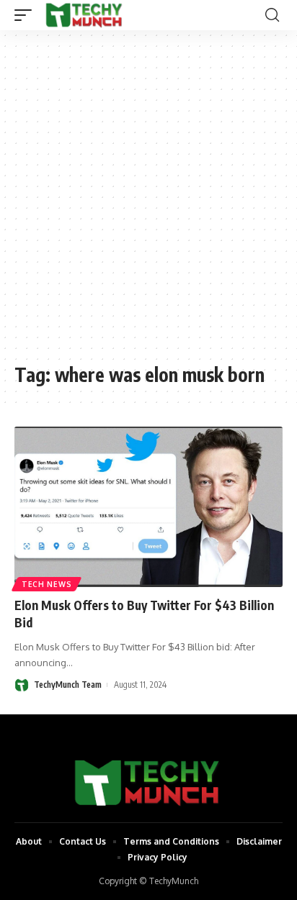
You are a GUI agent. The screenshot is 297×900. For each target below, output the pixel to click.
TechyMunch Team (68, 684)
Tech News (46, 584)
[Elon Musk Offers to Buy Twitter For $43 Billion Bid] (148, 507)
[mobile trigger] (26, 15)
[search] (272, 15)
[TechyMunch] (84, 15)
